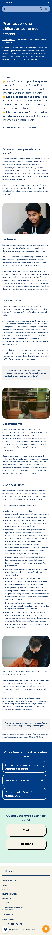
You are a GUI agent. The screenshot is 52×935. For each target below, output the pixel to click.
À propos (6, 902)
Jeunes (5, 885)
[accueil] (10, 871)
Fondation (6, 898)
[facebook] (3, 923)
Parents (6, 890)
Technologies (8, 40)
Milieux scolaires (9, 894)
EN (48, 2)
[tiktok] (16, 923)
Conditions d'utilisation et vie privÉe (12, 908)
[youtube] (12, 923)
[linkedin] (21, 923)
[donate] (5, 929)
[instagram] (8, 923)
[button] (7, 2)
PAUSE (32, 127)
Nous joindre (8, 919)
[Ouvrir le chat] (46, 929)
